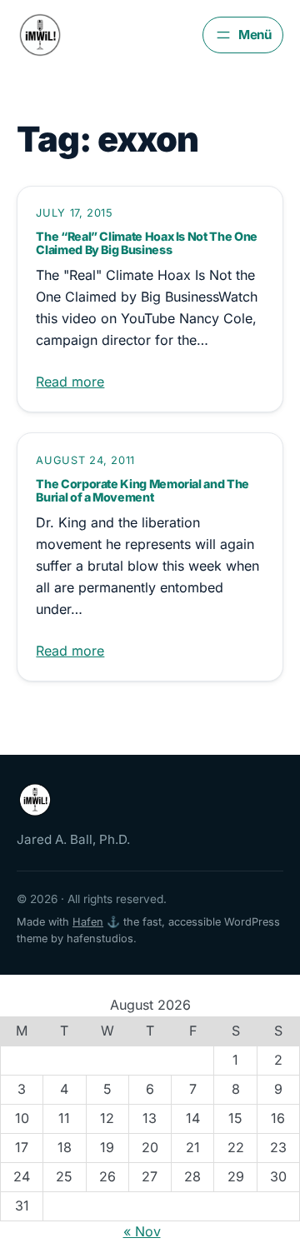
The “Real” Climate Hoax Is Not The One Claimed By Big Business (146, 243)
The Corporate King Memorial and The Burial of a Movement (142, 490)
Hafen (87, 922)
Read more (70, 381)
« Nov (142, 1231)
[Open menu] (242, 35)
